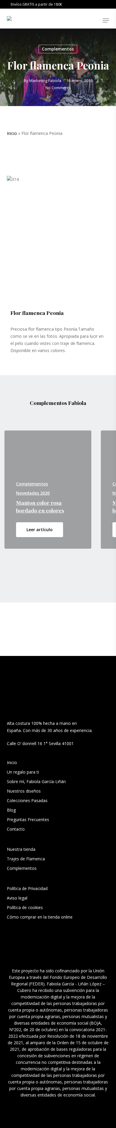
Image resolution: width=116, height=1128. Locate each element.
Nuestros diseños (24, 791)
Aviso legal (17, 898)
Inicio (12, 133)
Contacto (16, 829)
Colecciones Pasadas (27, 800)
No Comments (58, 87)
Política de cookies (25, 907)
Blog (11, 810)
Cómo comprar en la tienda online (40, 917)
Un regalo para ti (23, 772)
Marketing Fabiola (45, 80)
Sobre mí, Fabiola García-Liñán (36, 781)
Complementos (58, 49)
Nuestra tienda (21, 849)
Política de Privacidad (27, 888)
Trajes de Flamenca (26, 859)
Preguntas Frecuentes (28, 819)
